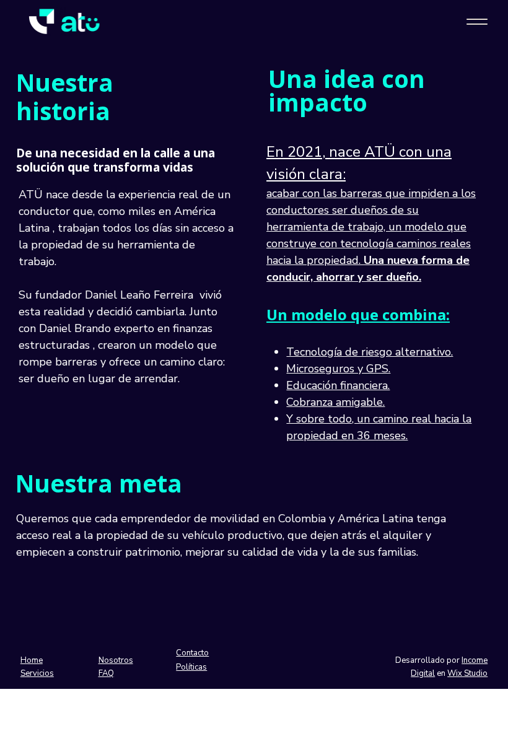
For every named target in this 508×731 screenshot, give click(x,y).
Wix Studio (467, 673)
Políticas (191, 667)
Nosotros (116, 660)
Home (31, 660)
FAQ (106, 673)
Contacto (192, 653)
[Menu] (477, 22)
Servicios (37, 673)
